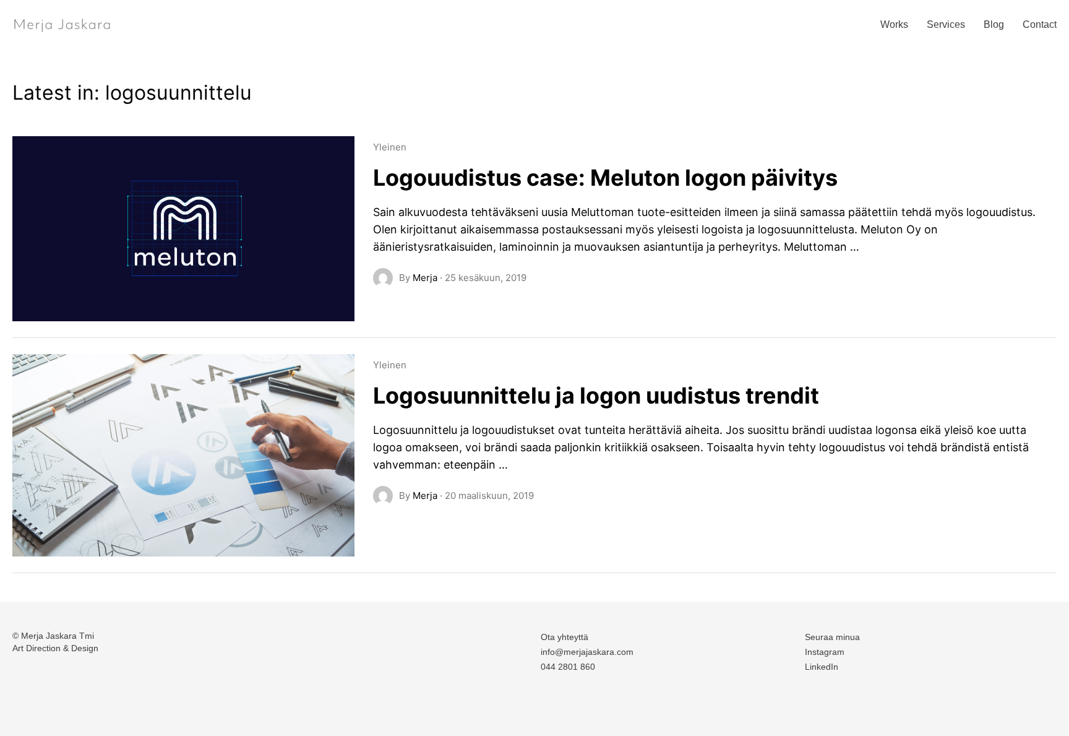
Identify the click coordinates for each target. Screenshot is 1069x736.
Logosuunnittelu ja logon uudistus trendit (596, 395)
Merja (425, 278)
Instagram (824, 652)
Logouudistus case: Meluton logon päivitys (605, 177)
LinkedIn (821, 667)
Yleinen (389, 147)
